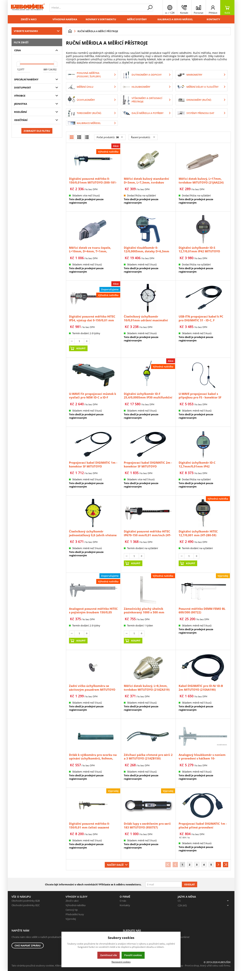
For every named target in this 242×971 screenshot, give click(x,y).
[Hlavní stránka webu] (70, 31)
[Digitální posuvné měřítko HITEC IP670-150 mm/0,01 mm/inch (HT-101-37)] (148, 513)
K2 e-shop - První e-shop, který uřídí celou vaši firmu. (201, 965)
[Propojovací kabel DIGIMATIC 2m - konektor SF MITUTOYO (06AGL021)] (148, 444)
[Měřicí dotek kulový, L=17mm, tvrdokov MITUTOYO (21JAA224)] (203, 160)
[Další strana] (218, 864)
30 (117, 137)
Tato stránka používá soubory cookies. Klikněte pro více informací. (48, 965)
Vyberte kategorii (26, 31)
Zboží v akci (28, 19)
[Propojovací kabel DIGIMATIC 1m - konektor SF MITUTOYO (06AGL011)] (93, 444)
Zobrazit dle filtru (37, 131)
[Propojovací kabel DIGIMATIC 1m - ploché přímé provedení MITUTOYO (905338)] (203, 805)
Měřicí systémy (137, 19)
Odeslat (189, 884)
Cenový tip (72, 909)
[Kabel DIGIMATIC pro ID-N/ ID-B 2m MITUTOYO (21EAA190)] (203, 667)
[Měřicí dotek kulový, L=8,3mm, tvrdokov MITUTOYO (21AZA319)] (148, 667)
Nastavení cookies (121, 961)
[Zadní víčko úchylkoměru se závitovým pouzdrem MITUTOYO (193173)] (93, 667)
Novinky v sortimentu (101, 19)
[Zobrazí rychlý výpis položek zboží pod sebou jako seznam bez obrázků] (87, 137)
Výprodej (71, 919)
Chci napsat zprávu (28, 945)
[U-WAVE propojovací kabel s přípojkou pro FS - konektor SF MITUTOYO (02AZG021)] (203, 375)
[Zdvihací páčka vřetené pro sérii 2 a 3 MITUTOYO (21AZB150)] (148, 736)
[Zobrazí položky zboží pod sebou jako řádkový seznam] (79, 137)
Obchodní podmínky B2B (26, 900)
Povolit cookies (133, 955)
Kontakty (213, 19)
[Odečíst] (72, 341)
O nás (123, 900)
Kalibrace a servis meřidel (175, 19)
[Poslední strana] (225, 864)
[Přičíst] (87, 341)
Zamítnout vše (108, 955)
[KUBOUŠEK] (27, 7)
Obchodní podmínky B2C (26, 905)
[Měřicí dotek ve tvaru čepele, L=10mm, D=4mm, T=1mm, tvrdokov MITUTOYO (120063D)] (93, 229)
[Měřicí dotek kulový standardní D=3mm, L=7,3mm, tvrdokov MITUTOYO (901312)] (148, 160)
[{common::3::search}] (150, 7)
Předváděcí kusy (75, 914)
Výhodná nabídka (65, 19)
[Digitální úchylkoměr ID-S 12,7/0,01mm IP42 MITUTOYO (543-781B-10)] (203, 229)
